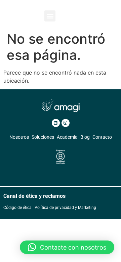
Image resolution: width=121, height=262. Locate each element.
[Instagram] (66, 123)
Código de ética (17, 207)
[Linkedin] (56, 123)
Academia (67, 137)
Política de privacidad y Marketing (65, 207)
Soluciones (43, 137)
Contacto (102, 137)
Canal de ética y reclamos (34, 196)
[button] (49, 15)
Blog (85, 137)
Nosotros (19, 137)
